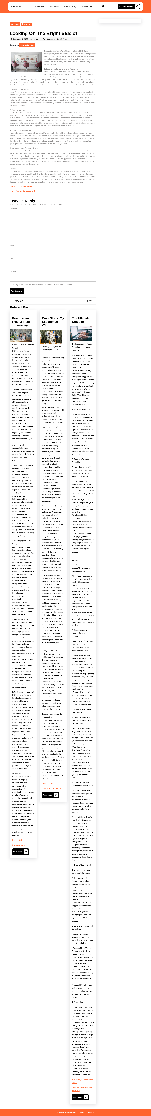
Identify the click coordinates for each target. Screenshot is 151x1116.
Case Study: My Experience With (53, 322)
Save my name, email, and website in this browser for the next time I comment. (42, 285)
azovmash (16, 6)
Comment (14, 209)
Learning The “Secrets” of (51, 788)
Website (13, 271)
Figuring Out (17, 840)
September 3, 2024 (20, 39)
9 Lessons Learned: (19, 845)
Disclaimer (39, 7)
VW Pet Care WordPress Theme (69, 1113)
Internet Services (27, 45)
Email (12, 258)
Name (12, 245)
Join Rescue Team (125, 6)
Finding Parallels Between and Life (23, 191)
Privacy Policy (70, 7)
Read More (20, 852)
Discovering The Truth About (21, 186)
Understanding (47, 783)
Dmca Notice (54, 7)
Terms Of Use (86, 7)
